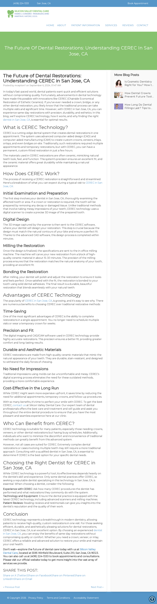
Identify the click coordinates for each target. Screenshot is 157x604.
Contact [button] (142, 25)
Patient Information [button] (85, 25)
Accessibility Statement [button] (86, 597)
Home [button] (50, 25)
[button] (120, 1)
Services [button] (111, 25)
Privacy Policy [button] (35, 597)
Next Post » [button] (97, 587)
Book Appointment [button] (137, 3)
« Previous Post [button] (11, 587)
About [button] (61, 25)
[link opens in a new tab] (137, 597)
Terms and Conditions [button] (58, 597)
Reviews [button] (128, 25)
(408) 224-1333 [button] (21, 3)
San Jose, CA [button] (43, 3)
